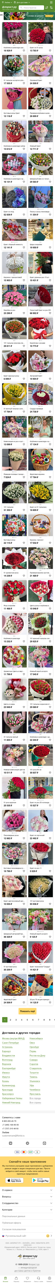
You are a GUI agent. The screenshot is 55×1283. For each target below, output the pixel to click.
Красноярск (8, 1093)
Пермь (33, 1051)
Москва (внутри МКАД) (13, 1038)
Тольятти (34, 1072)
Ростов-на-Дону (37, 1055)
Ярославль (35, 1093)
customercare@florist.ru (13, 1135)
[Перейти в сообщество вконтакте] (10, 1143)
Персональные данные (13, 1216)
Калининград (8, 1085)
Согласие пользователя (14, 1229)
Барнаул (6, 1051)
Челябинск (35, 1089)
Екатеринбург (9, 1068)
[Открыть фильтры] (51, 7)
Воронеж (6, 1064)
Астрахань (7, 1046)
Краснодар (7, 1089)
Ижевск (6, 1072)
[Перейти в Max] (44, 1143)
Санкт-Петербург (10, 1042)
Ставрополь (36, 1068)
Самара (34, 1059)
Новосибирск (36, 1038)
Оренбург (34, 1046)
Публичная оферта (11, 1222)
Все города (35, 1098)
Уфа (32, 1085)
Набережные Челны (12, 1098)
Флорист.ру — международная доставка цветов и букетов (27, 1267)
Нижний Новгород (11, 1102)
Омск (32, 1042)
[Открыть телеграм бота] (27, 1143)
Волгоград (7, 1059)
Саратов (34, 1064)
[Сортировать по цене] (46, 7)
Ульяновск (35, 1081)
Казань (5, 1081)
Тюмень (33, 1076)
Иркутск (6, 1076)
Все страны (35, 1102)
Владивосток (8, 1055)
